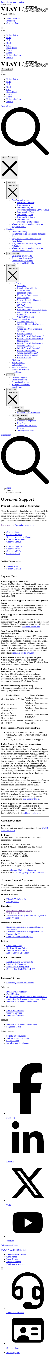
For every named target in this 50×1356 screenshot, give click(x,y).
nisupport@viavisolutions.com (23, 870)
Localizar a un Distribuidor (17, 1043)
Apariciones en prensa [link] (26, 421)
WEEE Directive (13, 913)
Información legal (13, 1261)
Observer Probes (13, 549)
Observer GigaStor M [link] (26, 217)
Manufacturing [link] (23, 297)
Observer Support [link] (19, 377)
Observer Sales (12, 23)
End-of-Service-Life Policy (17, 953)
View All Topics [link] (24, 358)
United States (12, 35)
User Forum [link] (17, 372)
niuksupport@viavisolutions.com (30, 872)
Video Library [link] (18, 365)
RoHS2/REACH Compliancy (19, 910)
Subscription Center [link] (25, 430)
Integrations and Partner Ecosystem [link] (26, 243)
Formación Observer (15, 1010)
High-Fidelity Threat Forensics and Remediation (26, 996)
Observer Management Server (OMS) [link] (33, 210)
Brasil (8, 43)
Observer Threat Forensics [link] (28, 222)
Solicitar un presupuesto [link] (22, 256)
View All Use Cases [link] (25, 317)
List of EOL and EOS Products (19, 962)
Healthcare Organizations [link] (27, 295)
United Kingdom (13, 55)
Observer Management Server (19, 537)
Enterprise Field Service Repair (19, 936)
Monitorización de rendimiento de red (22, 1001)
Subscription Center (9, 1245)
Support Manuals (13, 569)
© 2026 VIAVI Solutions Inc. (13, 1250)
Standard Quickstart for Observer (20, 983)
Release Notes (12, 566)
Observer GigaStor (14, 542)
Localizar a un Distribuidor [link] (23, 263)
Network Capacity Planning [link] (29, 300)
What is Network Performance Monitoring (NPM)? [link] (30, 344)
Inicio (8, 488)
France (9, 53)
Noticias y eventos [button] (20, 415)
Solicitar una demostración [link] (23, 258)
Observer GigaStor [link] (25, 214)
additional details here (31, 627)
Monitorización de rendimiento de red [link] (27, 224)
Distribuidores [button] (18, 407)
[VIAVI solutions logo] (25, 66)
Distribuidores (23, 410)
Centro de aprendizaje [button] (21, 319)
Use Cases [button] (16, 283)
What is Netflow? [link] (24, 334)
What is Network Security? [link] (28, 348)
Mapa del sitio (12, 1259)
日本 (8, 40)
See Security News (31, 799)
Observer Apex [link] (23, 205)
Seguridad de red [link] (19, 226)
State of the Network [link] (20, 370)
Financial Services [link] (24, 293)
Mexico (9, 57)
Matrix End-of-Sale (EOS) (17, 967)
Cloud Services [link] (23, 290)
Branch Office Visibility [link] (27, 288)
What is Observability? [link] (26, 350)
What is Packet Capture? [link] (27, 353)
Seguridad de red (13, 1027)
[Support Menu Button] (2, 1268)
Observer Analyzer (14, 534)
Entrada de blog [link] (18, 362)
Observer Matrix (13, 553)
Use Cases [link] (21, 285)
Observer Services (14, 1013)
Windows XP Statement (16, 964)
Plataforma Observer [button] (20, 200)
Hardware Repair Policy (16, 948)
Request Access (7, 525)
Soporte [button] (10, 375)
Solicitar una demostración (17, 1038)
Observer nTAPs (13, 551)
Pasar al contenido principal (12, 2)
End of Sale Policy (14, 945)
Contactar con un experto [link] (22, 261)
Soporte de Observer (15, 1015)
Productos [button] (11, 183)
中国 (8, 37)
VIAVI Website (12, 18)
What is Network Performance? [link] (30, 336)
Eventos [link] (20, 428)
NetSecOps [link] (16, 246)
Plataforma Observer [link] (25, 202)
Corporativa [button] (11, 390)
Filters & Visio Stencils (16, 899)
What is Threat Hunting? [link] (27, 355)
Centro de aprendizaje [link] (26, 322)
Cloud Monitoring (14, 994)
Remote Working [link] (24, 302)
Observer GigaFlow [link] (25, 212)
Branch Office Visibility (16, 992)
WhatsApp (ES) (13, 1352)
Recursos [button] (11, 266)
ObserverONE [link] (23, 219)
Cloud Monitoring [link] (19, 231)
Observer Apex (12, 532)
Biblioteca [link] (16, 360)
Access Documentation (24, 525)
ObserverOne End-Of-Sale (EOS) (20, 969)
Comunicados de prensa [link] (27, 425)
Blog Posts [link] (21, 423)
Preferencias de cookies (16, 1254)
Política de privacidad (15, 1264)
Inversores (10, 21)
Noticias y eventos (25, 418)
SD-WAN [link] (21, 305)
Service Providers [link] (24, 307)
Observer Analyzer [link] (25, 207)
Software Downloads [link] (21, 384)
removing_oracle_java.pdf (23, 653)
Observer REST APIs (15, 539)
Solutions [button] (10, 229)
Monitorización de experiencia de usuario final (25, 999)
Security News (12, 901)
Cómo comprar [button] (13, 253)
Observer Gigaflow (14, 546)
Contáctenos (11, 1257)
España (9, 50)
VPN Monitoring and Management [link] (32, 309)
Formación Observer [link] (20, 382)
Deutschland (11, 48)
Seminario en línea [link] (19, 367)
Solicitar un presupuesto (16, 1036)
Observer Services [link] (19, 380)
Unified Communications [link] (22, 250)
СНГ (8, 45)
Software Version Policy (16, 950)
